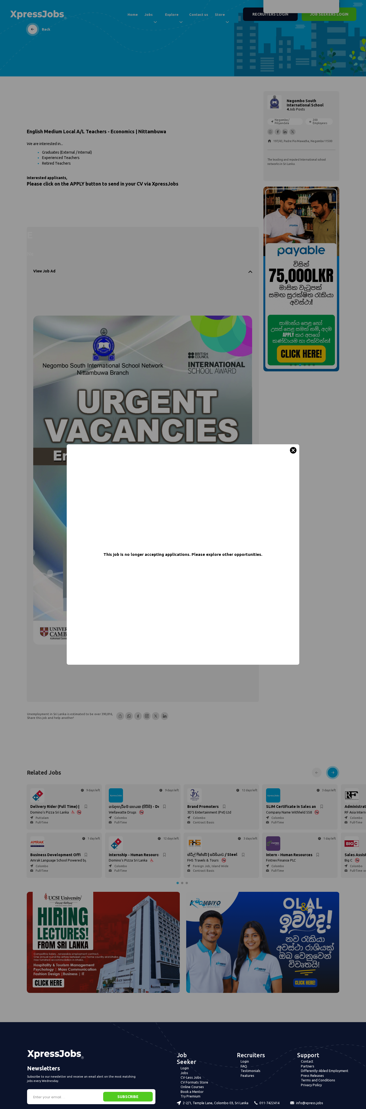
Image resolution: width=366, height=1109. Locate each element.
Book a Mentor (192, 1091)
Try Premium (190, 1096)
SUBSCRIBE (128, 1097)
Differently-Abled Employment (324, 1071)
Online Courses (192, 1087)
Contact (307, 1061)
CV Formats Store (194, 1082)
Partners (307, 1066)
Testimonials (250, 1071)
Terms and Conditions (318, 1080)
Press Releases (312, 1075)
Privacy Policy (311, 1085)
